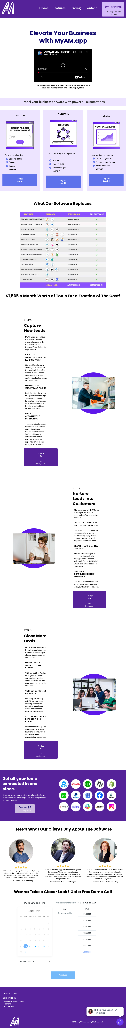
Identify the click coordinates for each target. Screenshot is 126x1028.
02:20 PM (87, 939)
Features (59, 8)
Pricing (75, 8)
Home (44, 8)
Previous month (20, 910)
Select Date (63, 975)
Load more (87, 952)
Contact (91, 8)
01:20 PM (87, 920)
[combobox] (34, 961)
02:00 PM (87, 933)
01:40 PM (87, 927)
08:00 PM (87, 946)
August (31, 911)
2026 (38, 911)
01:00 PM (87, 914)
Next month (50, 910)
